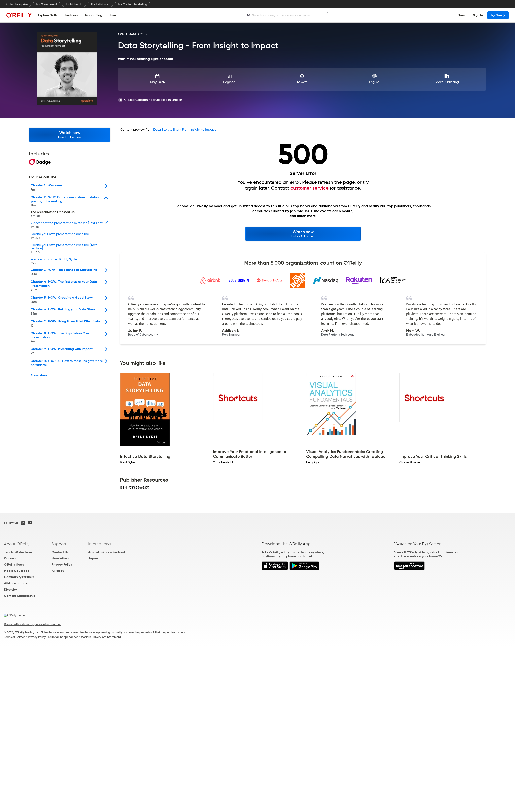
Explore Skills (47, 15)
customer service (309, 188)
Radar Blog (93, 15)
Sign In (478, 15)
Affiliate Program (17, 583)
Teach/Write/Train (18, 552)
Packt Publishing (447, 82)
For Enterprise (19, 4)
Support (59, 543)
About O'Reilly (16, 543)
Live (113, 15)
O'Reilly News (14, 564)
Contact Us (60, 552)
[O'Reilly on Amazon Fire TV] (409, 569)
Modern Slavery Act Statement (101, 637)
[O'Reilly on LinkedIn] (23, 523)
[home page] (19, 15)
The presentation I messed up (53, 214)
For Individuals (100, 4)
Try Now (496, 15)
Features (71, 15)
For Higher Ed (74, 4)
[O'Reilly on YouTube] (30, 523)
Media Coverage (16, 571)
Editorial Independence (63, 637)
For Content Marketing (132, 4)
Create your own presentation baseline (60, 236)
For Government (46, 4)
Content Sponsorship (19, 596)
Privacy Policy (62, 564)
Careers (10, 558)
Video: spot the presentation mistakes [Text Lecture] (69, 225)
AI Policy (58, 571)
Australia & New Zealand (106, 552)
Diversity (10, 589)
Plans (461, 15)
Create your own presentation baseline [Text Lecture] (64, 248)
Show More (39, 375)
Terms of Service (14, 637)
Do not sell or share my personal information (32, 624)
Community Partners (19, 577)
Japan (93, 558)
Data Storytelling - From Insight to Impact (184, 129)
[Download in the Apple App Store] (275, 569)
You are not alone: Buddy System (55, 261)
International (100, 543)
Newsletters (60, 558)
